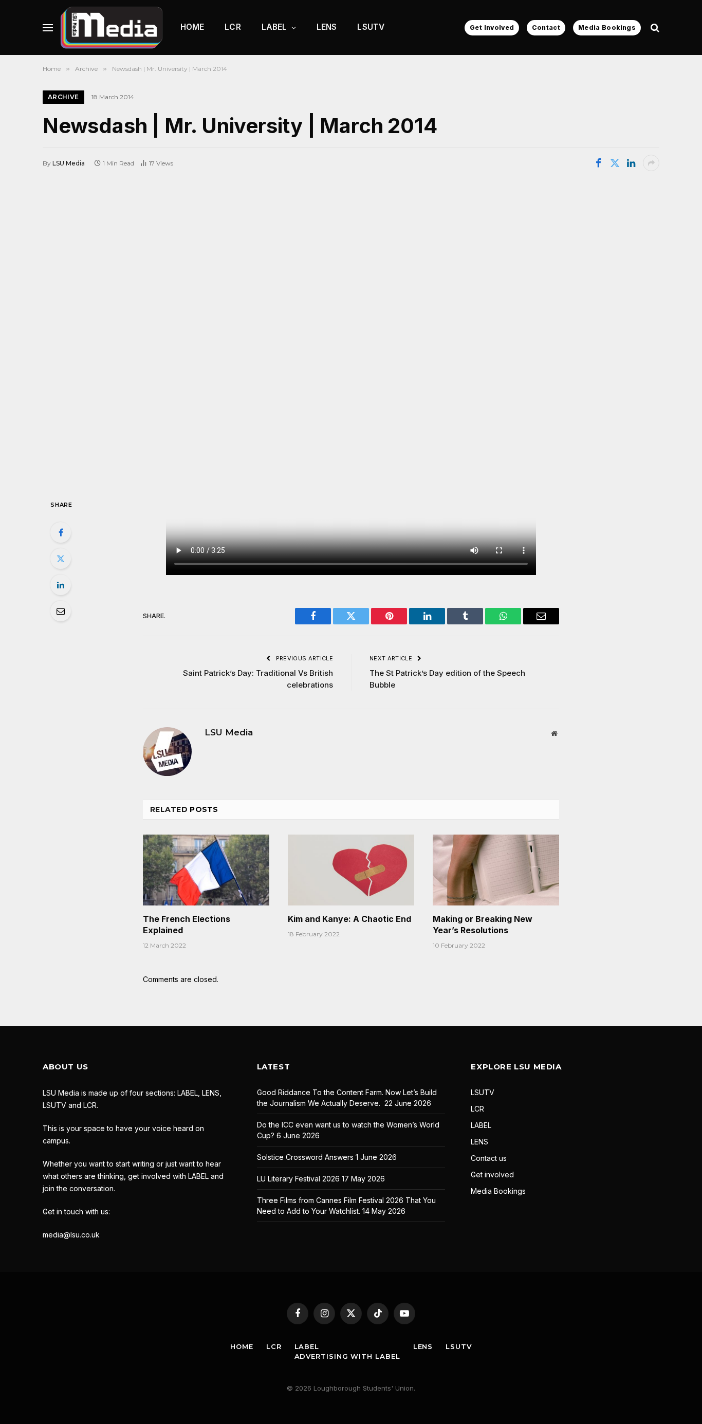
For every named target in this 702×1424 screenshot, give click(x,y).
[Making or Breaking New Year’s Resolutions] (496, 870)
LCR (233, 27)
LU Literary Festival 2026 (298, 1178)
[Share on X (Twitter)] (614, 163)
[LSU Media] (111, 27)
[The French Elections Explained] (206, 870)
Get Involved (492, 27)
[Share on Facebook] (598, 163)
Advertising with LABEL (347, 1356)
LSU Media (68, 163)
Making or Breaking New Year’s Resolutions (482, 924)
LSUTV (370, 27)
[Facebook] (60, 532)
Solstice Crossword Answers (305, 1157)
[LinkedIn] (60, 585)
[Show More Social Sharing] (651, 163)
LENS (327, 27)
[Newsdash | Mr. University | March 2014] (351, 334)
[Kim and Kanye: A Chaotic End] (351, 870)
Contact (546, 27)
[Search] (654, 27)
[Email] (60, 611)
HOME (192, 27)
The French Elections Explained (186, 924)
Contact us (489, 1158)
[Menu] (48, 27)
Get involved (492, 1174)
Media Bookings (607, 27)
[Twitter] (60, 558)
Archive (63, 97)
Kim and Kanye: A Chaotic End (349, 919)
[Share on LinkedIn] (631, 163)
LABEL (274, 27)
